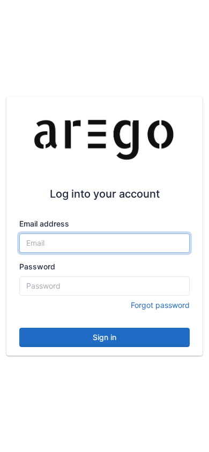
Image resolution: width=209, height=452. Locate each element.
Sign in (104, 337)
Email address (44, 223)
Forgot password (160, 305)
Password (37, 266)
